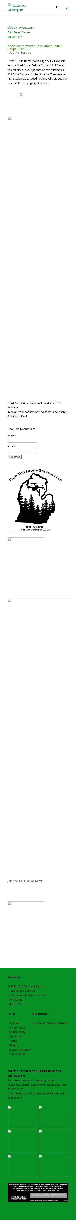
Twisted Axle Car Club (22, 991)
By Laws (14, 1023)
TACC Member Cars (19, 52)
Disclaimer (15, 1036)
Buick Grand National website (49, 1023)
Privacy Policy (17, 1027)
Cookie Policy (17, 1032)
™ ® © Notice (17, 1054)
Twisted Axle (31, 986)
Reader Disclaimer (20, 1049)
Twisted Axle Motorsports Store (28, 995)
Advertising (15, 999)
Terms (13, 1041)
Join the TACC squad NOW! (25, 881)
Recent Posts (17, 1004)
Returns (13, 1045)
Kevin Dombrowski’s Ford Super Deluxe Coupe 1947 (35, 47)
